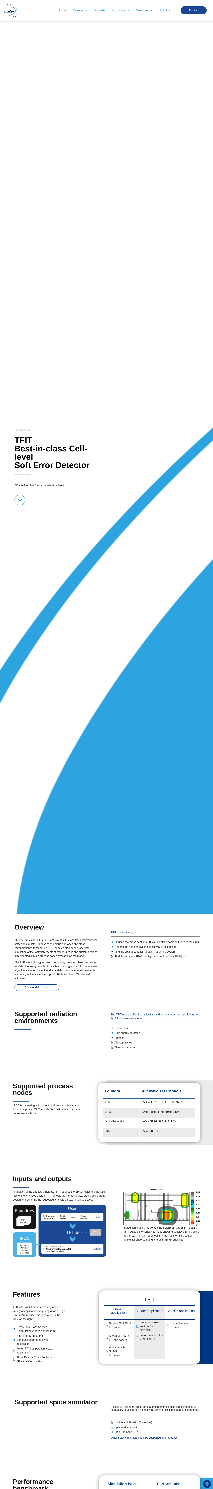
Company (80, 10)
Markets (100, 10)
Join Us (164, 10)
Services (142, 10)
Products (118, 10)
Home (61, 10)
